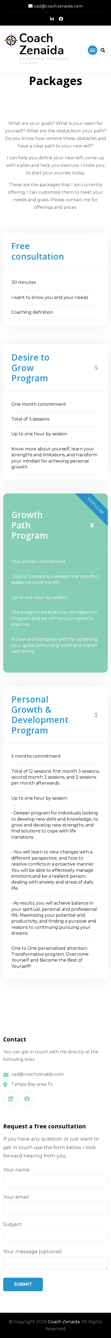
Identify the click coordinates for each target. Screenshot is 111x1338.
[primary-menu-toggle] (92, 50)
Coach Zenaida (41, 44)
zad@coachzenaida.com (37, 1074)
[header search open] (103, 50)
